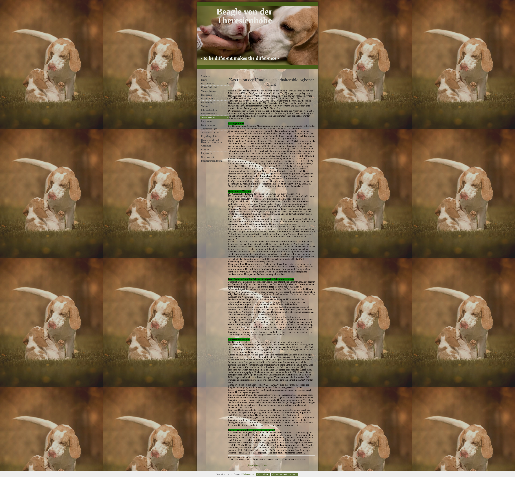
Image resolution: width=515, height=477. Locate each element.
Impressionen (207, 121)
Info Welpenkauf (214, 110)
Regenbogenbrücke (210, 136)
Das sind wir (214, 83)
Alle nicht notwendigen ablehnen (284, 474)
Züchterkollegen (214, 128)
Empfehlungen (214, 125)
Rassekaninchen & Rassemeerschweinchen (214, 141)
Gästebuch (206, 145)
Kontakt (205, 149)
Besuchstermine (214, 113)
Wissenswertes (214, 117)
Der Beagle (214, 94)
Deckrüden (214, 102)
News (204, 79)
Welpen (214, 106)
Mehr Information (247, 474)
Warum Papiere (208, 91)
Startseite (205, 76)
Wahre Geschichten (214, 132)
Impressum (206, 153)
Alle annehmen (262, 474)
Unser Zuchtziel (214, 87)
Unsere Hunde (214, 98)
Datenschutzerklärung (211, 160)
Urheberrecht (207, 157)
